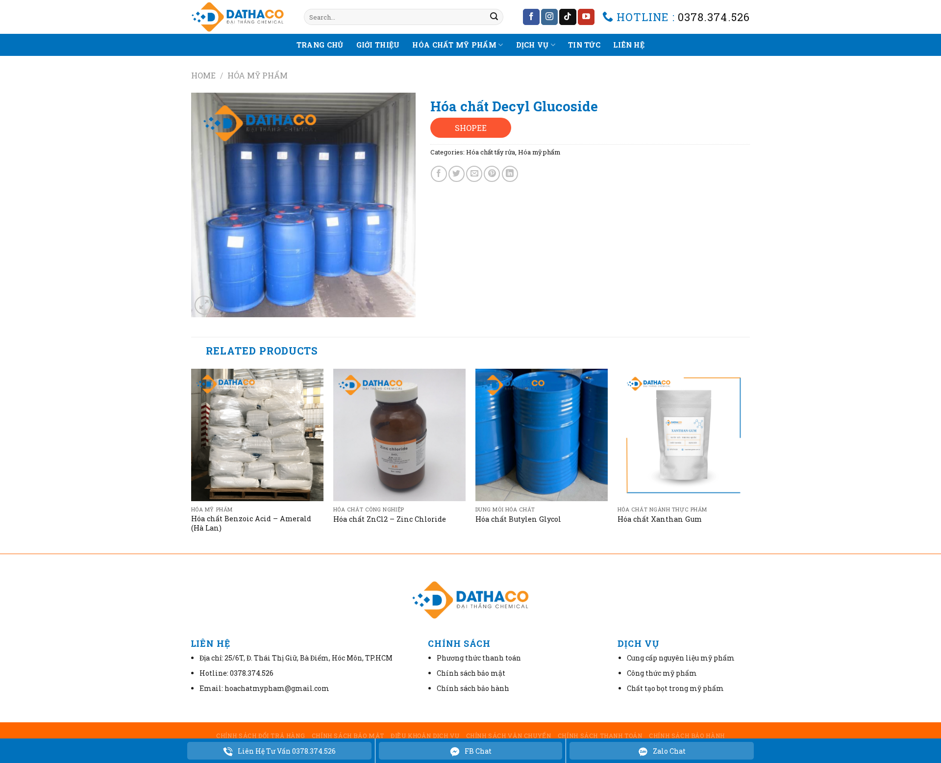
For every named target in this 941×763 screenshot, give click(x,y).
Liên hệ (628, 45)
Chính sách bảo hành (687, 735)
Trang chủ (320, 45)
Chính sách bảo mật (348, 735)
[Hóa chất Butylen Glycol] (541, 435)
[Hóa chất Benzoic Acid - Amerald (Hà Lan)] (257, 435)
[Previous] (191, 460)
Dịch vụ (532, 45)
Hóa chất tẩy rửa (490, 152)
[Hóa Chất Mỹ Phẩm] (240, 17)
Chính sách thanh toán (600, 735)
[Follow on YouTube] (586, 17)
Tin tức (584, 45)
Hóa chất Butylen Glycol (518, 519)
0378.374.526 (714, 17)
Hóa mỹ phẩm (257, 75)
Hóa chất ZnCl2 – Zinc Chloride (389, 519)
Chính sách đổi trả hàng (260, 735)
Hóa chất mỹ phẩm (454, 45)
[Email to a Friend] (474, 174)
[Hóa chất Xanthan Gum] (684, 435)
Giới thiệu (378, 45)
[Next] (749, 460)
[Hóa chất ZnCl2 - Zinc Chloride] (399, 435)
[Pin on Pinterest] (492, 174)
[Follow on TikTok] (567, 17)
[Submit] (494, 17)
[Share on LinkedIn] (510, 174)
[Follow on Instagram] (549, 17)
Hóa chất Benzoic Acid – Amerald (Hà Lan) (251, 523)
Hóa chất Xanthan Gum (660, 519)
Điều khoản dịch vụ (425, 735)
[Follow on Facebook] (531, 17)
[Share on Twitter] (456, 174)
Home (203, 75)
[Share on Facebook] (439, 174)
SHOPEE (471, 128)
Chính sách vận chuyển (508, 735)
